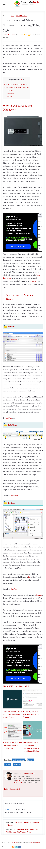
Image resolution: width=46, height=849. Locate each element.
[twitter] (16, 847)
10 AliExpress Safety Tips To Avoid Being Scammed (31, 714)
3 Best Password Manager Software (16, 87)
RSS (15, 782)
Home (12, 15)
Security (7, 764)
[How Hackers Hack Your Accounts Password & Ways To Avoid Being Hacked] (32, 730)
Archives (37, 842)
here (29, 577)
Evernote (39, 595)
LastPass (10, 90)
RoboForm (10, 93)
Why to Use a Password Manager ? (16, 84)
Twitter (18, 780)
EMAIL (21, 782)
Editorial (18, 15)
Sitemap (32, 842)
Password (30, 760)
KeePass (10, 96)
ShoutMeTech (14, 842)
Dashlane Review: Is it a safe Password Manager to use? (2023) (12, 714)
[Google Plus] (23, 847)
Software (17, 764)
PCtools (33, 281)
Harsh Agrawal (10, 35)
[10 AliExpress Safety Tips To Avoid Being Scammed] (32, 699)
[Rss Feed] (13, 847)
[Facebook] (19, 847)
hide (22, 80)
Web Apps (24, 15)
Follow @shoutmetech (12, 789)
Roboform (14, 495)
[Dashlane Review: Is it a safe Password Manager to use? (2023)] (12, 699)
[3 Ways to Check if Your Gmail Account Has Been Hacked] (12, 730)
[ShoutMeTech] (26, 3)
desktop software (18, 760)
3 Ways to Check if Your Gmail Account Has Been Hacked (12, 745)
